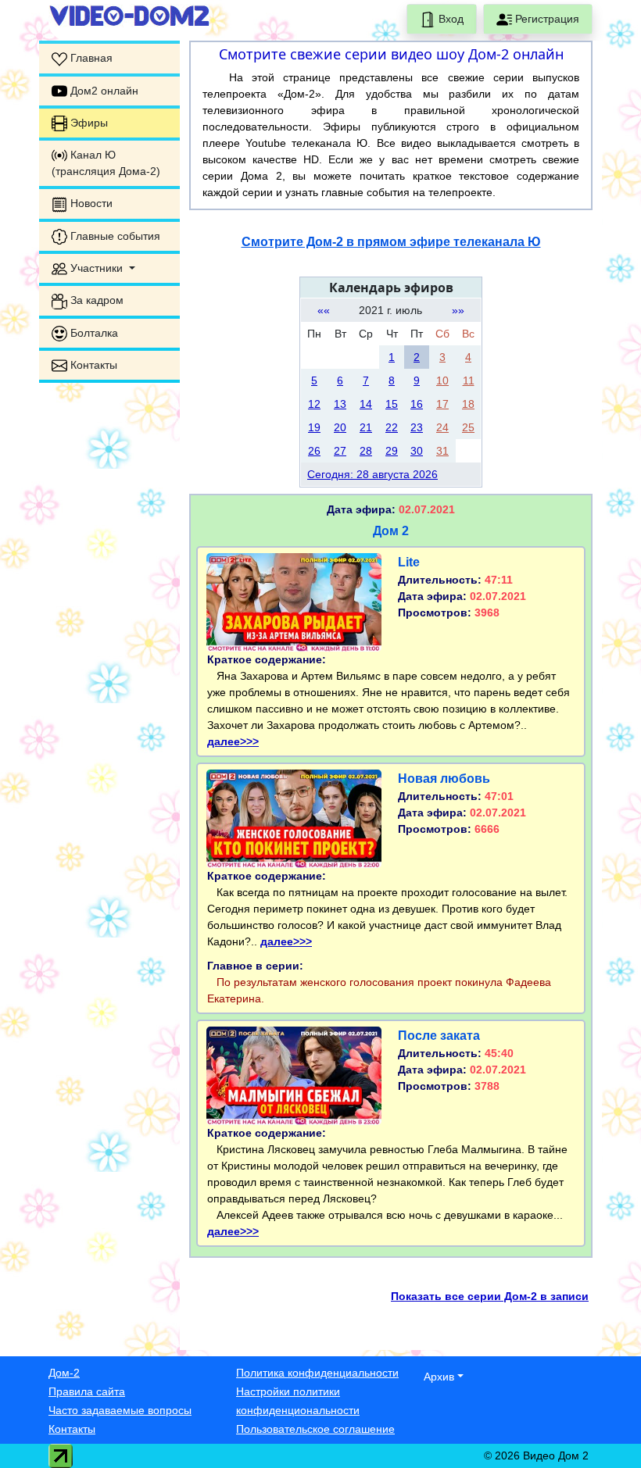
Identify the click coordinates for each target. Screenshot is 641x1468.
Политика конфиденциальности (317, 1372)
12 (314, 404)
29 (391, 451)
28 (366, 451)
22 (391, 427)
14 (366, 404)
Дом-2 (64, 1372)
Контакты (71, 1429)
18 (468, 404)
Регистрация (545, 19)
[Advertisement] (109, 629)
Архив (439, 1376)
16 (416, 404)
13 (340, 404)
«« (323, 310)
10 (442, 380)
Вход (449, 19)
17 (442, 404)
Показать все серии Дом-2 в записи (490, 1296)
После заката (439, 1035)
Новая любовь (444, 778)
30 (416, 451)
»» (458, 310)
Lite (409, 562)
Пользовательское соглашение (315, 1429)
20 (340, 427)
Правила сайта (86, 1391)
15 (391, 404)
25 (468, 427)
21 (366, 427)
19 (314, 427)
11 (468, 380)
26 (314, 451)
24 (442, 427)
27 (340, 451)
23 (416, 427)
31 (442, 451)
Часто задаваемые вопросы (120, 1410)
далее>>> (233, 741)
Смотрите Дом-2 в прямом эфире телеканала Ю (391, 241)
